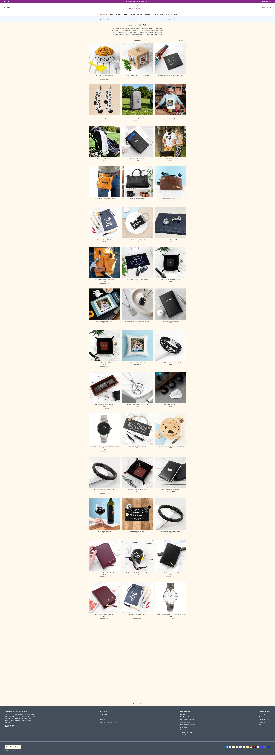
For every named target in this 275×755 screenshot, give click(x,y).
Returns (261, 717)
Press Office (262, 722)
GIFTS (161, 14)
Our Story (182, 714)
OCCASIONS (147, 14)
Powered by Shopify (19, 750)
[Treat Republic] (137, 7)
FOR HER (133, 14)
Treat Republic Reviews (186, 717)
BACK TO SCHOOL (102, 14)
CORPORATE (169, 14)
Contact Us (262, 714)
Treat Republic (11, 750)
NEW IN (111, 14)
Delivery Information (264, 719)
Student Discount (185, 722)
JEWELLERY (118, 14)
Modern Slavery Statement (187, 735)
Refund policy (184, 729)
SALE (175, 14)
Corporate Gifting (104, 714)
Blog (260, 724)
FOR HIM (126, 14)
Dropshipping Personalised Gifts (108, 722)
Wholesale (102, 719)
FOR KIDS (139, 14)
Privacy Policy (184, 727)
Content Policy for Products (187, 724)
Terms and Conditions (186, 732)
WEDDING (155, 14)
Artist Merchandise (104, 717)
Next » (142, 703)
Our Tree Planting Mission (187, 719)
